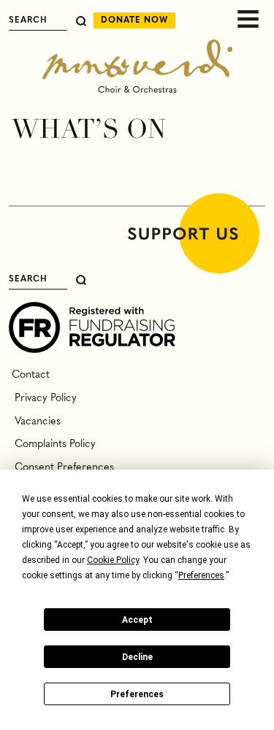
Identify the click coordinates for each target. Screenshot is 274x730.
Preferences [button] (201, 575)
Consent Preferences (61, 467)
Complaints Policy (52, 444)
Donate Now (134, 20)
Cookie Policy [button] (113, 560)
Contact (29, 375)
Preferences (137, 694)
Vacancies (35, 421)
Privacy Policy (43, 398)
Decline (137, 657)
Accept (137, 620)
